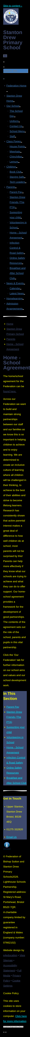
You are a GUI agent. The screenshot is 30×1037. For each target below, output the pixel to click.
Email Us (11, 837)
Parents (10, 339)
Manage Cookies (14, 1026)
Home (9, 323)
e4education (10, 955)
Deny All (21, 1026)
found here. (9, 391)
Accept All (6, 1026)
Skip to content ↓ (12, 5)
